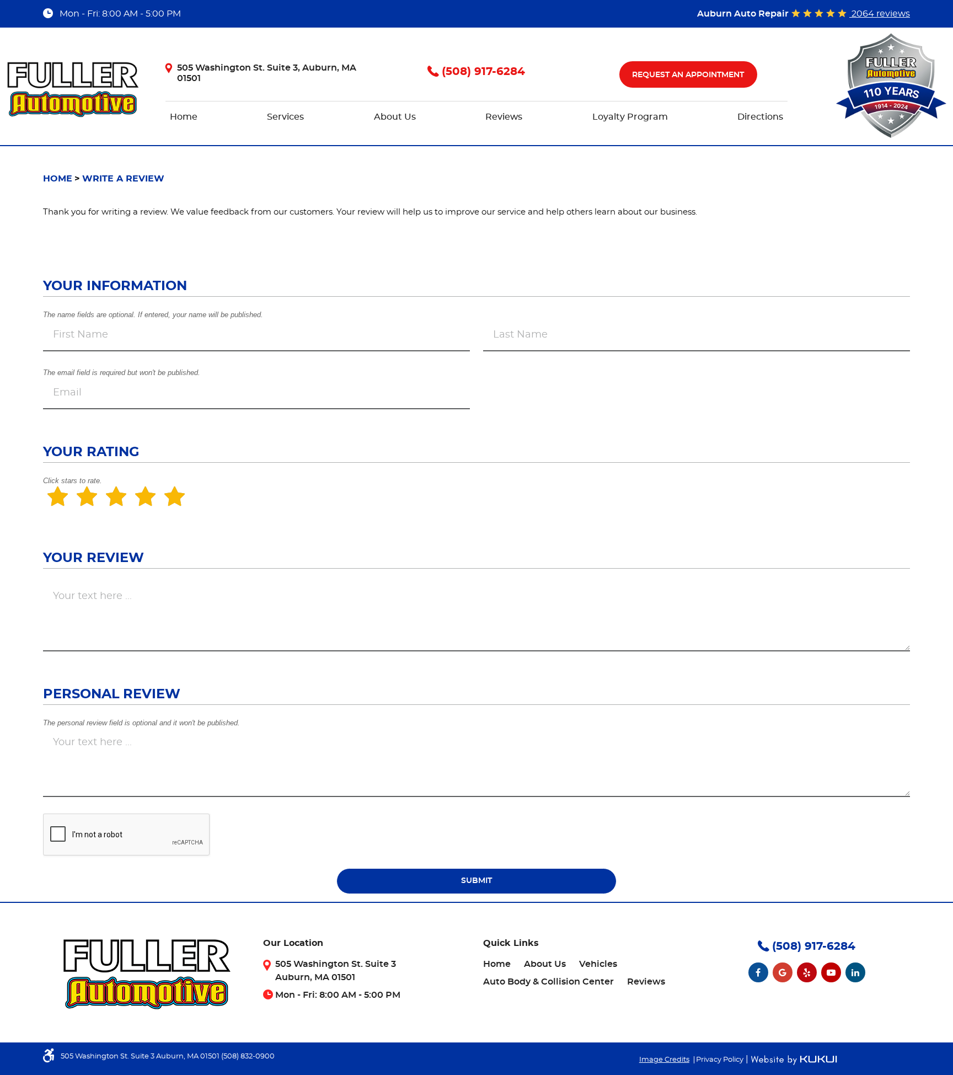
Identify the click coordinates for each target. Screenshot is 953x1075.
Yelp (807, 972)
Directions (760, 117)
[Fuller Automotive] (73, 89)
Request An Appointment (688, 75)
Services (285, 117)
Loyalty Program (630, 117)
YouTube (831, 972)
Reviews (503, 117)
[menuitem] (183, 113)
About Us (395, 117)
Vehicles (598, 964)
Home (183, 117)
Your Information (115, 286)
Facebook (758, 972)
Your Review (93, 558)
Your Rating (91, 452)
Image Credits (664, 1059)
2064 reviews (879, 13)
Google (783, 972)
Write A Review (123, 178)
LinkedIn (855, 972)
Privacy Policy (719, 1059)
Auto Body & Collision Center (548, 981)
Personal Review (111, 694)
